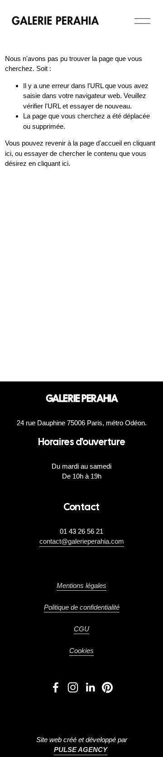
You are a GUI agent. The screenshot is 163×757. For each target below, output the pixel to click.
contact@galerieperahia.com (81, 541)
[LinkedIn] (90, 687)
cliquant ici (53, 163)
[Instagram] (72, 687)
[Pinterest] (107, 687)
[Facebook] (55, 687)
